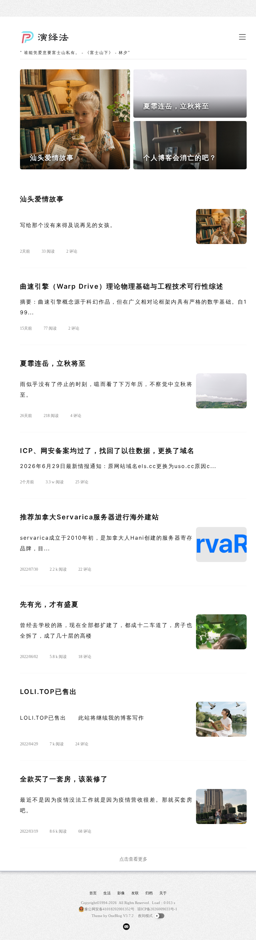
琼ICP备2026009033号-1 (157, 909)
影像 (121, 893)
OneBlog (115, 916)
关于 (163, 893)
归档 (149, 893)
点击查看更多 (133, 859)
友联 (135, 893)
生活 (107, 893)
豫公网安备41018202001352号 (109, 909)
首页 (93, 893)
